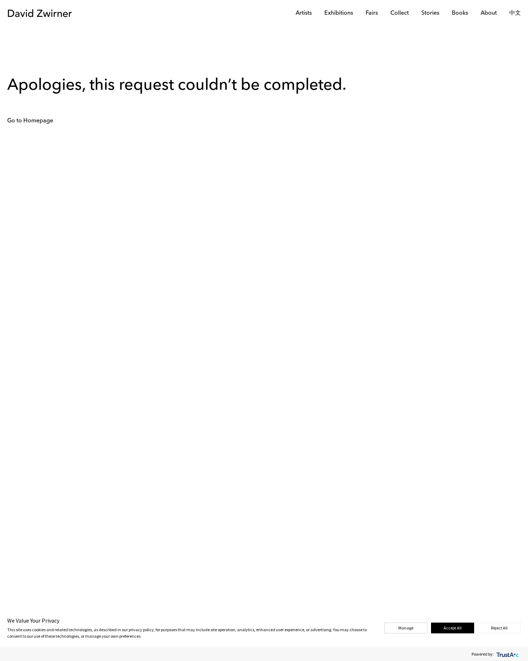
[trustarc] (507, 654)
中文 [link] (515, 13)
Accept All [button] (453, 627)
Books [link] (460, 13)
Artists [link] (304, 13)
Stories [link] (430, 13)
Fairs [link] (372, 13)
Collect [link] (399, 13)
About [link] (489, 13)
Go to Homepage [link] (30, 121)
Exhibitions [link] (338, 13)
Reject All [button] (499, 627)
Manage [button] (405, 627)
